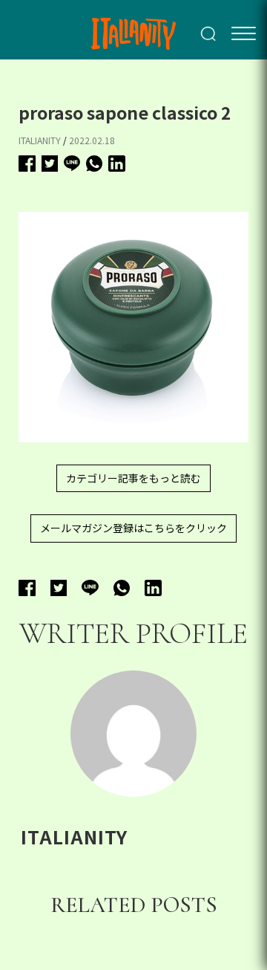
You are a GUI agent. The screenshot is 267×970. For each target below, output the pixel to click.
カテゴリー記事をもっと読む (133, 478)
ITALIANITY (40, 140)
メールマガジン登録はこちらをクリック (133, 527)
